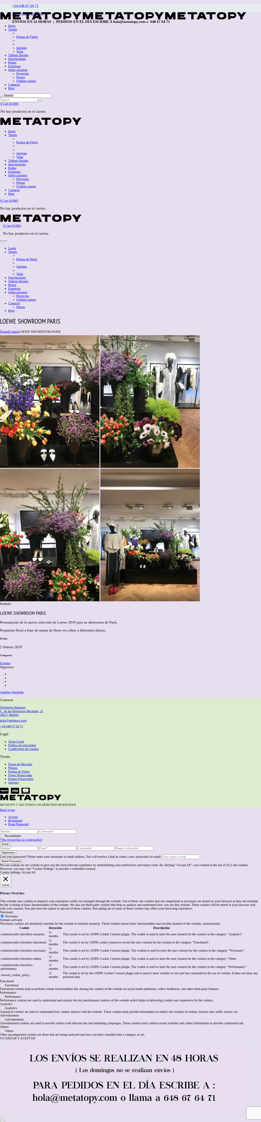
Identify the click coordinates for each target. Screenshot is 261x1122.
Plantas (12, 768)
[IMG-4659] (150, 466)
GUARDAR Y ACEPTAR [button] (17, 1038)
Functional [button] (7, 981)
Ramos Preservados (20, 779)
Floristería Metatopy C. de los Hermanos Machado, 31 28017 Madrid (21, 711)
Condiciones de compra (23, 749)
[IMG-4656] (50, 600)
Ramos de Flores (19, 771)
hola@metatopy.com (13, 720)
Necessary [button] (6, 912)
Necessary (11, 916)
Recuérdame (13, 836)
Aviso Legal (16, 741)
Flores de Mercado (20, 764)
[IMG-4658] (50, 466)
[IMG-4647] (150, 600)
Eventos (5, 663)
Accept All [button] (28, 872)
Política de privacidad (22, 745)
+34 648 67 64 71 (25, 6)
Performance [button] (8, 992)
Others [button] (4, 1027)
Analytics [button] (6, 1004)
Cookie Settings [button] (10, 872)
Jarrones (13, 782)
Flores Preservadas (20, 775)
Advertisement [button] (9, 1015)
